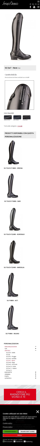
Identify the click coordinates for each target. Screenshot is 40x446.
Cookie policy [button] (7, 423)
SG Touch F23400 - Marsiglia (14, 267)
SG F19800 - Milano (12, 333)
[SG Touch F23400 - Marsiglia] (14, 252)
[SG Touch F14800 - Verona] (13, 152)
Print (19, 68)
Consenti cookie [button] (10, 431)
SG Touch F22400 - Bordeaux (14, 234)
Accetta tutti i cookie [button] (27, 431)
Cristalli (19, 126)
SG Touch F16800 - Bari (12, 201)
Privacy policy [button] (7, 427)
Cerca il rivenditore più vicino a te (20, 394)
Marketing (29, 441)
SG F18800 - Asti (12, 300)
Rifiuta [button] (19, 435)
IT (30, 4)
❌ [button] (37, 412)
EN (33, 4)
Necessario (8, 441)
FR (36, 4)
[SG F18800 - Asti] (12, 285)
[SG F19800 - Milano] (12, 318)
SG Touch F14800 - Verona (13, 168)
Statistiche (19, 441)
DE (38, 4)
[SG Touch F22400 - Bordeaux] (14, 219)
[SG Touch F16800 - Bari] (12, 185)
